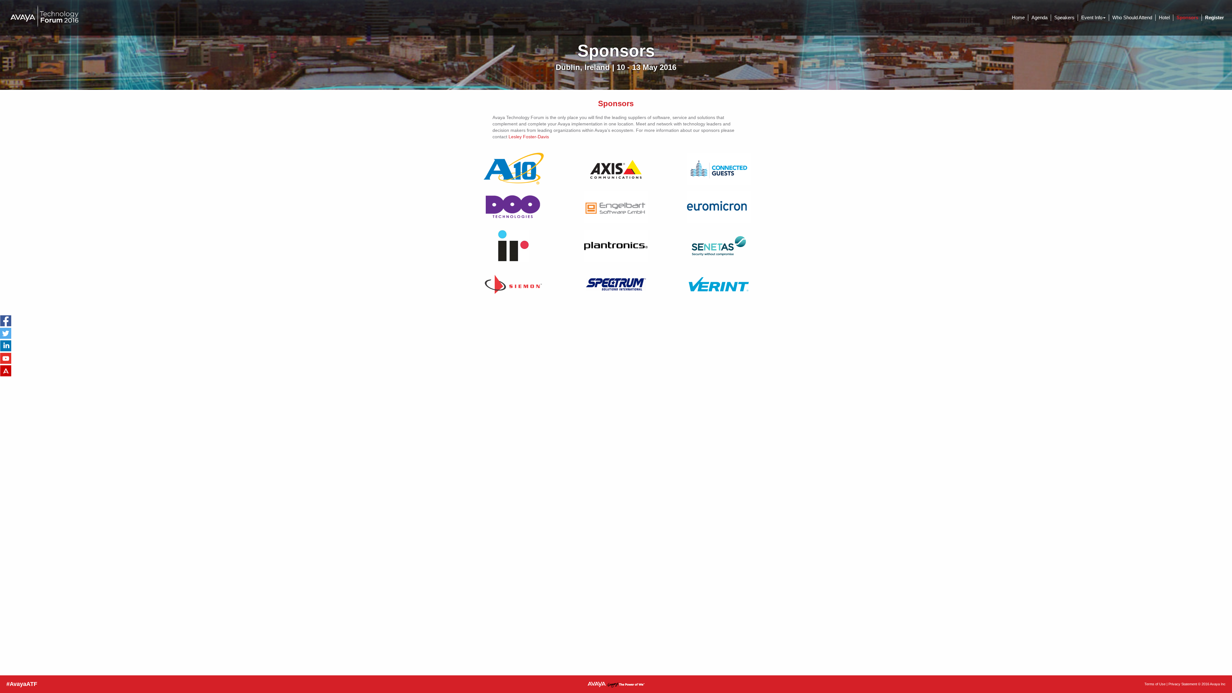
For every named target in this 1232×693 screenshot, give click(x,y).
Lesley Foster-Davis (529, 136)
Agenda (1039, 17)
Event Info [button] (1091, 17)
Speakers (1064, 17)
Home (1018, 17)
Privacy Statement (1182, 684)
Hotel (1164, 17)
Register (1214, 17)
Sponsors (1187, 17)
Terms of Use (1155, 684)
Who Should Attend (1132, 17)
